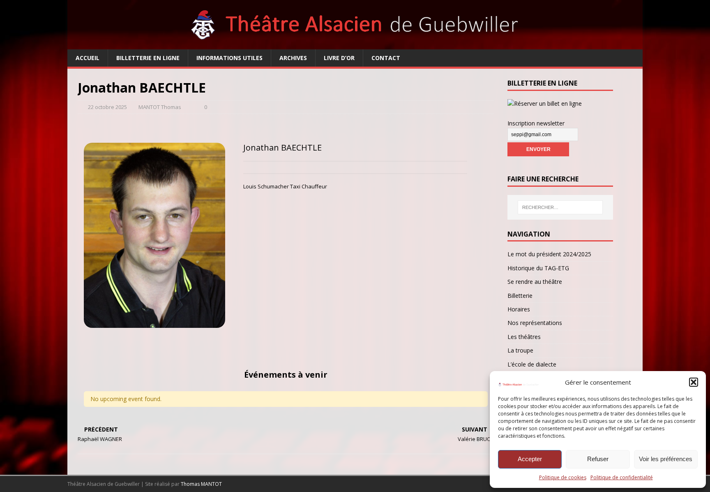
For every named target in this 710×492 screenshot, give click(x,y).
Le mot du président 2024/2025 (549, 254)
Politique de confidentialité (621, 477)
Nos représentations (534, 323)
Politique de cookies (562, 477)
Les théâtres (524, 337)
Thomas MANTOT (201, 483)
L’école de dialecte (531, 364)
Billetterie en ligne (148, 58)
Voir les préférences (665, 458)
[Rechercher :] (560, 207)
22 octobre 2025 (107, 107)
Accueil (87, 58)
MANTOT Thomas (159, 107)
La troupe (520, 350)
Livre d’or (339, 58)
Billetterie (519, 295)
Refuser (598, 458)
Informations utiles (229, 58)
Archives (293, 58)
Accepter (530, 458)
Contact (385, 58)
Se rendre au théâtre (534, 281)
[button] (693, 382)
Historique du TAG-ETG (538, 268)
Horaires (518, 309)
